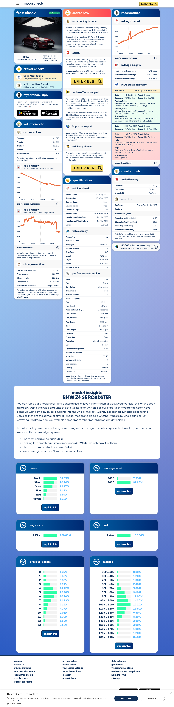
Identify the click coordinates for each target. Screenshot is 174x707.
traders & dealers (23, 681)
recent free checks (23, 674)
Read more (22, 701)
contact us (19, 664)
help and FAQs (118, 674)
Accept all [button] (126, 698)
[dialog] (87, 698)
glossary (67, 674)
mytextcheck (69, 678)
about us (18, 660)
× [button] (171, 693)
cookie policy (69, 664)
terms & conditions (72, 671)
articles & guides (22, 667)
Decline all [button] (152, 698)
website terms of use (122, 667)
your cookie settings (73, 667)
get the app (117, 664)
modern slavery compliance (125, 671)
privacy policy (70, 660)
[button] (58, 703)
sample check (21, 678)
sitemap (115, 678)
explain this (50, 507)
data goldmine (118, 660)
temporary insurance (24, 671)
